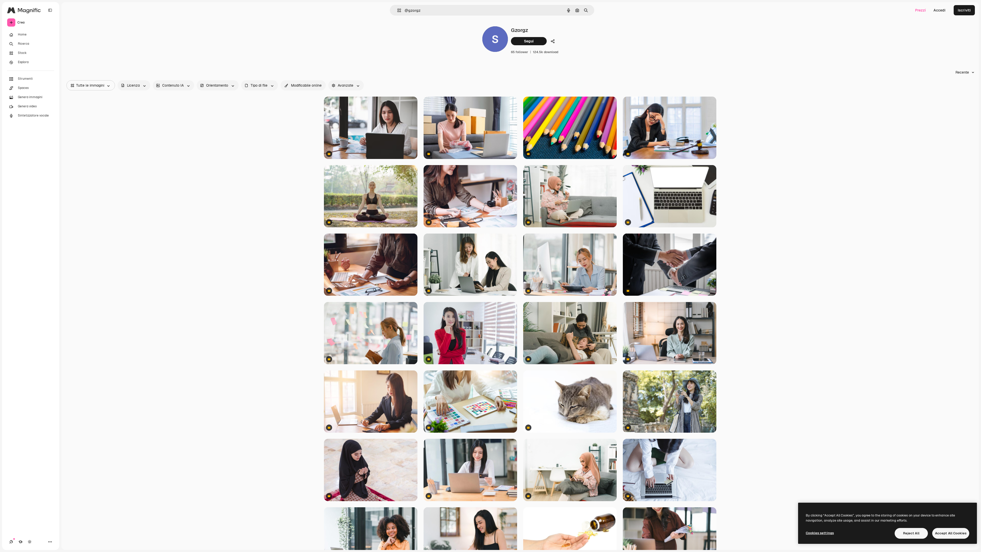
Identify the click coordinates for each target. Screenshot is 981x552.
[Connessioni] (11, 542)
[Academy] (20, 542)
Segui (529, 41)
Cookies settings (820, 533)
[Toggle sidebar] (50, 10)
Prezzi (920, 10)
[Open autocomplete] (397, 10)
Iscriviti (964, 10)
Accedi (939, 10)
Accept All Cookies (950, 533)
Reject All (911, 533)
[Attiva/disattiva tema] (30, 542)
